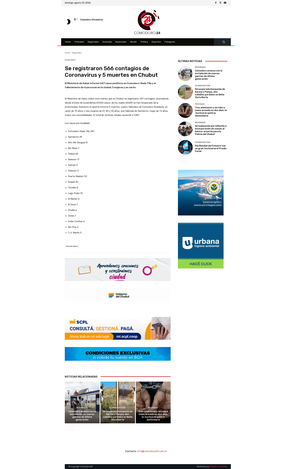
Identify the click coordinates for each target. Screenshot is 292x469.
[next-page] (71, 428)
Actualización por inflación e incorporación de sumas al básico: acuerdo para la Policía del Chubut (211, 130)
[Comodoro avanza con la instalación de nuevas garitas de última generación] (82, 402)
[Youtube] (225, 3)
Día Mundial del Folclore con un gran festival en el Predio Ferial (211, 148)
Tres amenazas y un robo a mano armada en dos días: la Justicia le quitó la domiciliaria (153, 415)
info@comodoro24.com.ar (152, 451)
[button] (223, 42)
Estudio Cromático (218, 466)
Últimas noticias (117, 408)
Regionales (77, 52)
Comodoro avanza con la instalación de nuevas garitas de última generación (82, 415)
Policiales (153, 408)
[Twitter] (220, 3)
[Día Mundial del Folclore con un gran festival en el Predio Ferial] (185, 147)
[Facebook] (216, 3)
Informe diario (72, 246)
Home (67, 52)
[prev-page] (67, 428)
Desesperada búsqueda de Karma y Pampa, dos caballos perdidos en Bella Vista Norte (118, 415)
